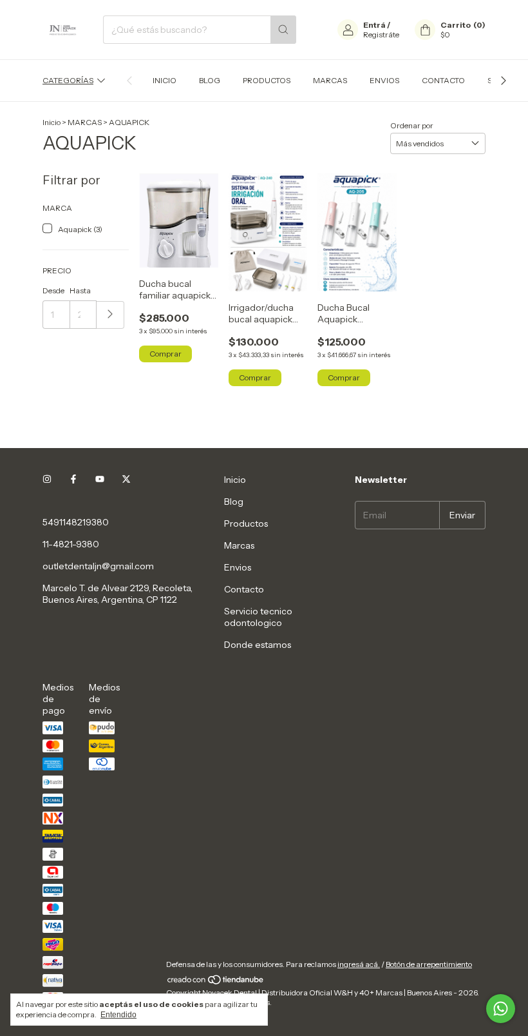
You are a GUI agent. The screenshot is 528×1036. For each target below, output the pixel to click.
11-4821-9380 (70, 544)
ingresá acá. (358, 964)
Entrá (374, 25)
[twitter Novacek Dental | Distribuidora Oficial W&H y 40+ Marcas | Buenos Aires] (126, 479)
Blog (209, 80)
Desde (53, 290)
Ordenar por (411, 125)
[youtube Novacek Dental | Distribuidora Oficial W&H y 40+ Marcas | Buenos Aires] (99, 479)
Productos (266, 80)
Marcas (330, 80)
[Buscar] (283, 29)
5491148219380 (75, 522)
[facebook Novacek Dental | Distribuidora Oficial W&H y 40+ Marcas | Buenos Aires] (73, 479)
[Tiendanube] (216, 983)
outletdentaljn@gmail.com (98, 566)
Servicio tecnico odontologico (258, 617)
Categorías (67, 80)
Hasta (80, 290)
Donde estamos (257, 644)
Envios (384, 80)
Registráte (381, 34)
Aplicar (110, 315)
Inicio (164, 80)
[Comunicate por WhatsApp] (500, 1008)
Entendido (118, 1014)
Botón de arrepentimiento (429, 964)
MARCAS (85, 122)
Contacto (443, 80)
